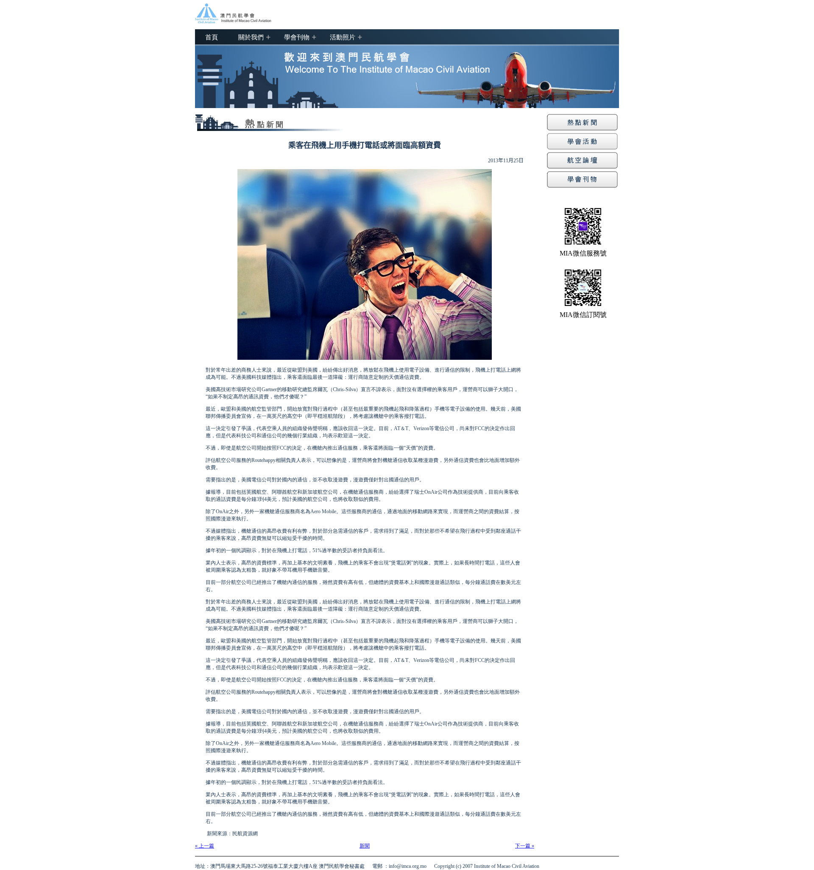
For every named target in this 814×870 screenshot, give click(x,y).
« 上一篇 (204, 846)
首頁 (211, 37)
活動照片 (342, 37)
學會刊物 (296, 37)
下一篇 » (524, 846)
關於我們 (251, 37)
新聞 (365, 846)
